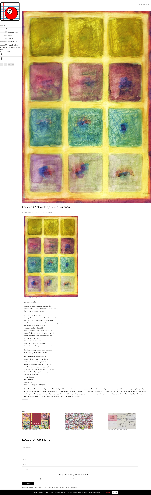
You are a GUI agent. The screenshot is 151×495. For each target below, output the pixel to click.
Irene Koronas (41, 212)
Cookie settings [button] (106, 492)
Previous (142, 4)
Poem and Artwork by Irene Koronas (31, 429)
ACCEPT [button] (115, 492)
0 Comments (49, 212)
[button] (11, 58)
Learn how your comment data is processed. (63, 487)
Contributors (34, 212)
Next (148, 4)
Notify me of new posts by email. (70, 479)
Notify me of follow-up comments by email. (73, 475)
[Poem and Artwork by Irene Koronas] (43, 421)
